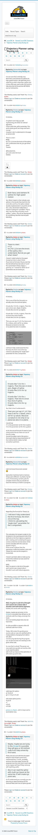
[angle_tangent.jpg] (19, 338)
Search (23, 31)
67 (23, 56)
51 (27, 53)
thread (8, 614)
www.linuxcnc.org (10, 36)
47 (10, 53)
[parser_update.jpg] (19, 672)
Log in (11, 98)
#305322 (30, 498)
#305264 (18, 232)
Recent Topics (14, 31)
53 (6, 56)
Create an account (20, 98)
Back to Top (32, 831)
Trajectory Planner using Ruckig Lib (17, 71)
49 (18, 53)
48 (14, 53)
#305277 (18, 370)
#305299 (18, 457)
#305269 (18, 285)
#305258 (18, 65)
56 (19, 56)
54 (10, 56)
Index (7, 31)
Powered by (14, 823)
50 (22, 53)
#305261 (18, 105)
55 (15, 56)
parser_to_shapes (11, 710)
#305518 (18, 732)
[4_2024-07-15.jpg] (7, 164)
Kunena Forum (22, 823)
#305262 (18, 181)
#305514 (30, 585)
